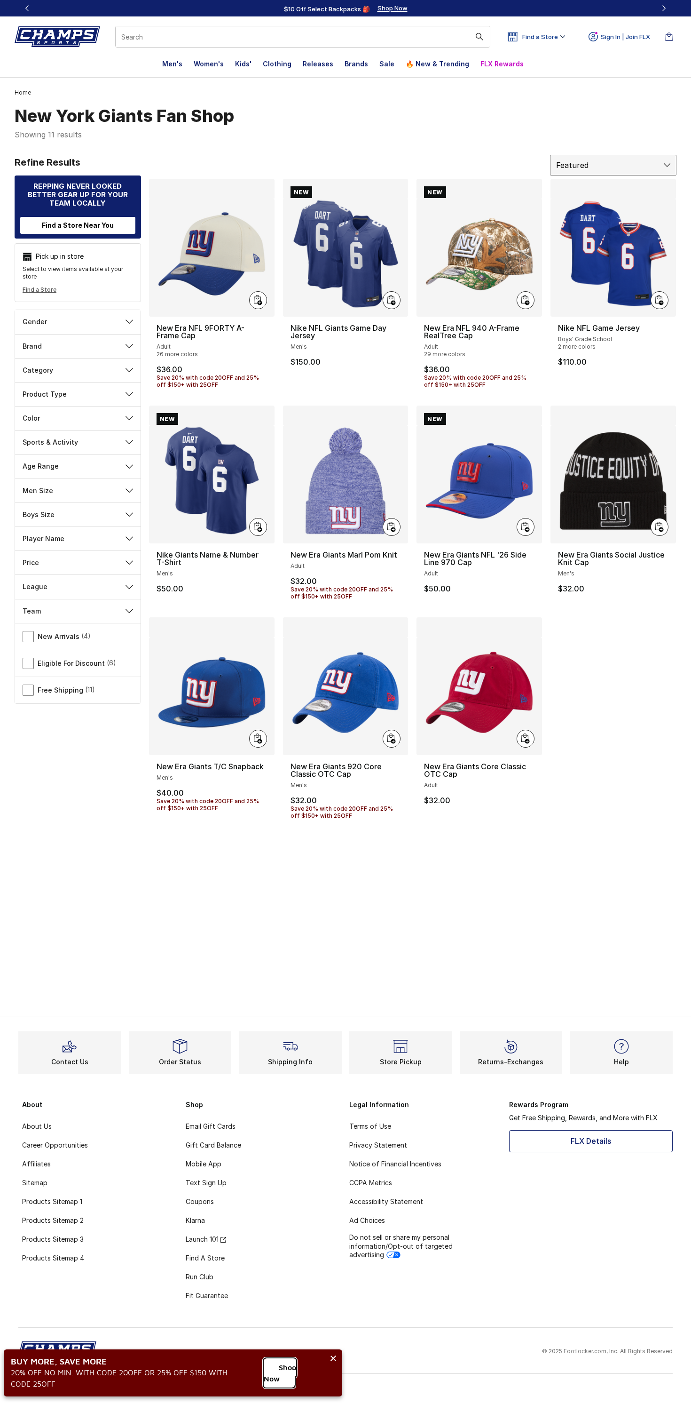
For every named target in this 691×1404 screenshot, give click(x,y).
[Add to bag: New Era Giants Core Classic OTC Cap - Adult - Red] (525, 739)
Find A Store (205, 1258)
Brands (356, 64)
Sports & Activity (50, 442)
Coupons (200, 1201)
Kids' (243, 64)
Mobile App (203, 1164)
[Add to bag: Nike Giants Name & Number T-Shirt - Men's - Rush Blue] (258, 527)
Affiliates (36, 1164)
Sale (386, 64)
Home (23, 92)
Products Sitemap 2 (53, 1220)
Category (38, 370)
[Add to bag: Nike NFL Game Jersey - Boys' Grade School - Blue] (659, 300)
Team (32, 611)
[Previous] (27, 8)
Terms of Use (370, 1126)
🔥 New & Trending (437, 64)
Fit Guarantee (207, 1296)
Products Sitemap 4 (53, 1258)
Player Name (43, 538)
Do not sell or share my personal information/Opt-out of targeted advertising (401, 1245)
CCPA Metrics (370, 1183)
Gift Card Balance (213, 1145)
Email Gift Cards (211, 1126)
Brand (32, 346)
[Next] (663, 8)
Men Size (38, 491)
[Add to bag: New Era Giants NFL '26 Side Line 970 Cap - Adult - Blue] (525, 527)
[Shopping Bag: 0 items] (668, 36)
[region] (345, 8)
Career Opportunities (55, 1145)
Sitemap (34, 1183)
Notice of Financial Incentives (395, 1164)
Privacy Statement (378, 1145)
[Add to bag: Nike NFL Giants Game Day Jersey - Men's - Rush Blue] (391, 300)
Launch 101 (202, 1239)
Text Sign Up (206, 1183)
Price (31, 562)
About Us (37, 1126)
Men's (172, 64)
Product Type (45, 394)
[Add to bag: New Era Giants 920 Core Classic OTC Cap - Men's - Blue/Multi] (391, 739)
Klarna (195, 1220)
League (35, 586)
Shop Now (280, 1373)
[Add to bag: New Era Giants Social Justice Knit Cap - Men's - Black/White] (659, 527)
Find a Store (39, 289)
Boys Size (39, 515)
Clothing (277, 64)
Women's (209, 64)
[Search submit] (479, 36)
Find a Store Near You (78, 225)
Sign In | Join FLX (625, 36)
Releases (318, 64)
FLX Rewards (502, 64)
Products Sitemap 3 (53, 1239)
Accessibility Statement (386, 1201)
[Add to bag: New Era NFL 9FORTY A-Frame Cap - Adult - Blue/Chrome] (258, 300)
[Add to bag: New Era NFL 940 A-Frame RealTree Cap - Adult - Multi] (525, 300)
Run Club (199, 1277)
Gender (35, 322)
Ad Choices (367, 1220)
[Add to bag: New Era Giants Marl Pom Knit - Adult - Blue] (391, 527)
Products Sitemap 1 (52, 1201)
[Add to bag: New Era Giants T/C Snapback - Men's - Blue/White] (258, 739)
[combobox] (303, 36)
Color (31, 418)
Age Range (41, 466)
